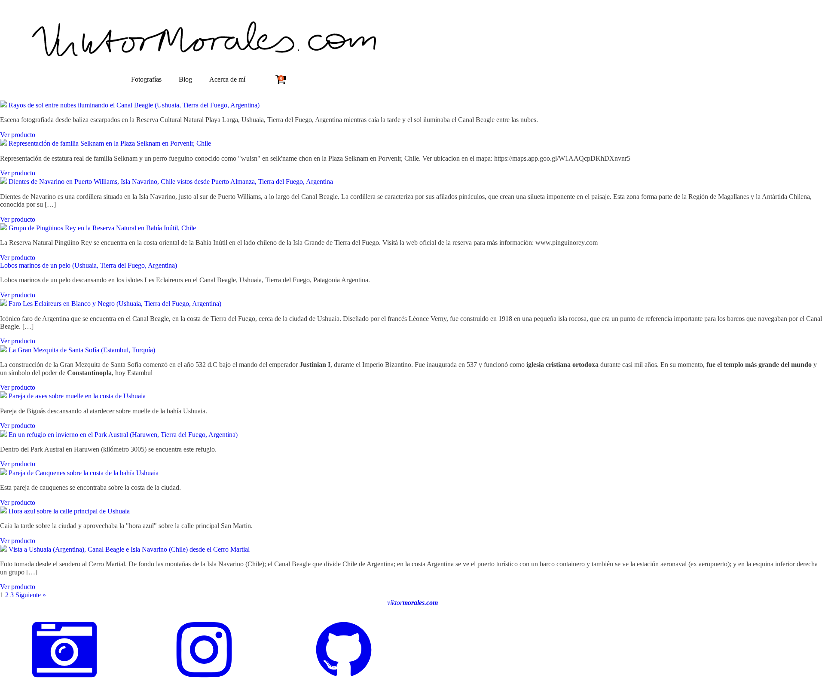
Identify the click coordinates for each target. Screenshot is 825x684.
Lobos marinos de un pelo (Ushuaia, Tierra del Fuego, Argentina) (88, 265)
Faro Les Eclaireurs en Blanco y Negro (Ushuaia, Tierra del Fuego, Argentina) (115, 303)
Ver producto (17, 134)
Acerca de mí (227, 79)
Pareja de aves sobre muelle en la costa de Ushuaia (77, 396)
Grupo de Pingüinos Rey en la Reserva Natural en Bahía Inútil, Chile (102, 228)
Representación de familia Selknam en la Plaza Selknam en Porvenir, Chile (110, 143)
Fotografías (146, 79)
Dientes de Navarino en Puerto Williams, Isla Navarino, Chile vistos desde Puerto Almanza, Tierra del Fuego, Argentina (171, 181)
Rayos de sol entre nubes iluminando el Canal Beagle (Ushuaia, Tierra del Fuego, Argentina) (134, 105)
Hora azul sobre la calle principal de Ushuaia (69, 511)
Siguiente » (30, 594)
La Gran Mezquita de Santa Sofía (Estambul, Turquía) (82, 350)
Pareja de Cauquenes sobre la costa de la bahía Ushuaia (84, 472)
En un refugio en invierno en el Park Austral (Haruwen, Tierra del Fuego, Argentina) (123, 434)
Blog (185, 79)
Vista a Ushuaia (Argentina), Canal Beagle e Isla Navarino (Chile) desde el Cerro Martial (129, 549)
